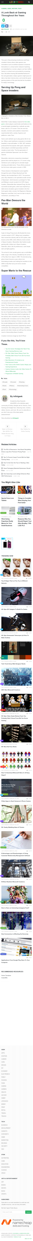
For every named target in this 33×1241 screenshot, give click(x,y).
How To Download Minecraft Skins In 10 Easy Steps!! (15, 774)
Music (3, 1191)
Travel (3, 1113)
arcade (5, 382)
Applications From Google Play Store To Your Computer (15, 961)
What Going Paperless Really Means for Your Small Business (7, 522)
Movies (3, 1188)
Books (3, 1185)
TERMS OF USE (17, 1237)
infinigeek (6, 29)
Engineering (5, 1167)
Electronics (5, 1074)
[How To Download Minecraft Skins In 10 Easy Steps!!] (16, 760)
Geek (9, 8)
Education (4, 1164)
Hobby (3, 1098)
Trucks (3, 1116)
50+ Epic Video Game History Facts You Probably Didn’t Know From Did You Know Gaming (18, 356)
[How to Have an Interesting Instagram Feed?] (16, 895)
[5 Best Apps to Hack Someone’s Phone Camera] (16, 788)
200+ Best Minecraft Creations (10, 690)
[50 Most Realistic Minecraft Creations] (16, 869)
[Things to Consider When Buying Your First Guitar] (25, 490)
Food (3, 1083)
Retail (3, 1110)
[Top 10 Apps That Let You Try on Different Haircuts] (16, 568)
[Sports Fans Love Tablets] (8, 490)
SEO (2, 1149)
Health (3, 1092)
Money (3, 1104)
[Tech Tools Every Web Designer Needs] (16, 650)
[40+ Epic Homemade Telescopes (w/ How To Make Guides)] (16, 622)
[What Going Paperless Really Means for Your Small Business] (8, 511)
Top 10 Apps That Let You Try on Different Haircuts (14, 582)
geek (4, 385)
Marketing (5, 1140)
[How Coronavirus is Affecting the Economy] (16, 921)
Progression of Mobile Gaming (14, 373)
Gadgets (4, 1131)
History (14, 8)
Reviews (4, 1143)
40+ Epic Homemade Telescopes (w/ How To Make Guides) (15, 636)
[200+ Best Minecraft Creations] (16, 677)
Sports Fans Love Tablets (7, 499)
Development (5, 1128)
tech (4, 389)
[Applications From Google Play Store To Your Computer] (16, 947)
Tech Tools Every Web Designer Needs (13, 664)
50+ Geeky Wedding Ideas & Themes (12, 827)
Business (4, 1125)
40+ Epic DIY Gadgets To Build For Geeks (14, 609)
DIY (2, 1068)
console (13, 382)
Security (4, 1146)
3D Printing (5, 1158)
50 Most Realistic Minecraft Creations (13, 881)
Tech (19, 8)
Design (3, 1065)
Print (3, 1107)
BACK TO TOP (28, 1238)
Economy (4, 1071)
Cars (3, 1062)
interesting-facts (23, 385)
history (12, 385)
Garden (3, 1089)
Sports (3, 1194)
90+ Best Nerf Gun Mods (9, 746)
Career (3, 1059)
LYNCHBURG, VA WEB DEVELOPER (21, 1233)
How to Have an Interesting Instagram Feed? (15, 908)
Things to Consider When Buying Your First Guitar (24, 500)
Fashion (4, 1080)
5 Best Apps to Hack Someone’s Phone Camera (16, 801)
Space (3, 1173)
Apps (3, 1053)
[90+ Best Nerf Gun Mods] (16, 733)
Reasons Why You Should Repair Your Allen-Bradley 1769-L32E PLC (25, 522)
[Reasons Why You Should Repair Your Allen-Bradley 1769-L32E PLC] (25, 511)
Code (3, 1161)
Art (2, 1182)
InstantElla (4, 977)
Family (3, 1077)
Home (3, 1137)
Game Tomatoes (6, 975)
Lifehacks (4, 1101)
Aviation (4, 1056)
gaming (22, 382)
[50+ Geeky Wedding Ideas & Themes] (16, 814)
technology (13, 389)
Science (4, 1170)
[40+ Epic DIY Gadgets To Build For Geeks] (16, 596)
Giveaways (5, 1134)
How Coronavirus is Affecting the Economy (14, 934)
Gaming (4, 8)
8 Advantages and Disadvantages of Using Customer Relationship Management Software (15, 854)
